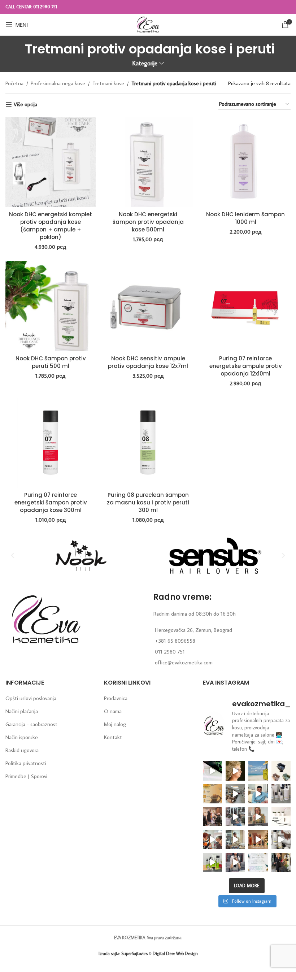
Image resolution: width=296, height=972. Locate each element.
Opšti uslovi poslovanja (30, 698)
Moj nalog (115, 724)
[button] (12, 555)
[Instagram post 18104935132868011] (212, 816)
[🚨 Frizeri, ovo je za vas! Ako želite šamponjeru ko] (235, 839)
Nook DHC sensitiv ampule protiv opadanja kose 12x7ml (148, 362)
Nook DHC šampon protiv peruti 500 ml (51, 362)
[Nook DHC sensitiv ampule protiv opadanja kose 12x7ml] (148, 306)
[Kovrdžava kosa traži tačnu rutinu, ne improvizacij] (212, 839)
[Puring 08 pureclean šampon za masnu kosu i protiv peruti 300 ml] (148, 443)
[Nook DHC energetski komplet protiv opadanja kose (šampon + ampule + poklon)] (50, 162)
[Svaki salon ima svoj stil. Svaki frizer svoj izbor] (257, 793)
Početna (14, 83)
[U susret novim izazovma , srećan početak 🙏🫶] (257, 839)
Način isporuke (21, 737)
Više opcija (25, 104)
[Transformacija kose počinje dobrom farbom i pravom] (212, 862)
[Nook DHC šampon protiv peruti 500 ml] (50, 306)
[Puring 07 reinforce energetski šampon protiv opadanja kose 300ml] (50, 443)
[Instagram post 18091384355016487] (212, 793)
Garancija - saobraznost (31, 724)
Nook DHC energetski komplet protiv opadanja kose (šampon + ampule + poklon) (50, 226)
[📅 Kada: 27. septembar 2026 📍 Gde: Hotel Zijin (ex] (212, 770)
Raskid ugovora (22, 750)
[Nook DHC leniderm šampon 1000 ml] (245, 162)
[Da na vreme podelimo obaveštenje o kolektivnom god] (257, 862)
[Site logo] (148, 23)
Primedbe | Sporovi (26, 776)
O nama (113, 711)
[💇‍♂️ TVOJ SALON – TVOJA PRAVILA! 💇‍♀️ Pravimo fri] (281, 770)
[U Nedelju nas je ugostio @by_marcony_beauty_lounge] (281, 862)
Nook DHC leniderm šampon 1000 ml (245, 218)
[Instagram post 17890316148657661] (257, 770)
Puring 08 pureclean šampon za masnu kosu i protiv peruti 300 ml (148, 502)
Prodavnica (115, 698)
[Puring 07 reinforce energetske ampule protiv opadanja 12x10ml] (245, 306)
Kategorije (144, 63)
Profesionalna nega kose (58, 83)
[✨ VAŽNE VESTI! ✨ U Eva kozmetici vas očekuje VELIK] (235, 793)
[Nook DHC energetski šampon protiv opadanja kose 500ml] (148, 162)
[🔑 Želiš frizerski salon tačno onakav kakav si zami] (235, 816)
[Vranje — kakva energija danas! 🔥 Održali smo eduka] (281, 793)
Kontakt (113, 737)
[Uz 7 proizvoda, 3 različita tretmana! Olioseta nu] (235, 862)
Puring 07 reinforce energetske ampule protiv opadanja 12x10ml (245, 366)
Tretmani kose (108, 83)
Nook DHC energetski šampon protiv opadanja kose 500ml (148, 222)
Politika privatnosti (25, 763)
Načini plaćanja (21, 711)
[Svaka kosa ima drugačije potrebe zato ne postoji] (257, 816)
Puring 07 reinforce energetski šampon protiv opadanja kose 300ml (50, 502)
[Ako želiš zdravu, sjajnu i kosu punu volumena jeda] (281, 839)
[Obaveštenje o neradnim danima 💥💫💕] (281, 816)
